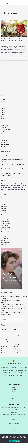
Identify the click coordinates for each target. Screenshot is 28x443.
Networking (4, 127)
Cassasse (16, 333)
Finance (3, 42)
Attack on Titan (4, 329)
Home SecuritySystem (6, 341)
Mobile (2, 118)
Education (3, 101)
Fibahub (3, 337)
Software (3, 135)
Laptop (2, 342)
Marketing (3, 116)
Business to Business (6, 333)
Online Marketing (17, 352)
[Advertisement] (14, 78)
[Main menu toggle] (25, 2)
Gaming (3, 108)
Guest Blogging (4, 339)
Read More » (4, 57)
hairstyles (16, 339)
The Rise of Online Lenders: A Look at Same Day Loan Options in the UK (13, 39)
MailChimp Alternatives (6, 346)
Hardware (3, 110)
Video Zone (4, 140)
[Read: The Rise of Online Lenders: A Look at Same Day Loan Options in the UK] (14, 28)
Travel (2, 138)
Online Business (4, 352)
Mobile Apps (4, 121)
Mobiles (3, 348)
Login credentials (17, 344)
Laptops (3, 114)
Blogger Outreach (5, 331)
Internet (3, 112)
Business (3, 99)
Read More (23, 189)
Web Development (5, 144)
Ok (10, 441)
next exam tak (17, 348)
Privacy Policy (14, 430)
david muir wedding (5, 335)
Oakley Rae (4, 350)
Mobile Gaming (4, 123)
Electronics (3, 103)
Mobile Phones (4, 125)
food (15, 337)
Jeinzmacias (16, 341)
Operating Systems (5, 129)
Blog (15, 329)
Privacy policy (16, 441)
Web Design (4, 142)
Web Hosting (4, 146)
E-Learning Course (18, 335)
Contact (14, 429)
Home (14, 427)
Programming (4, 133)
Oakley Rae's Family (18, 350)
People (3, 131)
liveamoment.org (5, 344)
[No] (26, 438)
